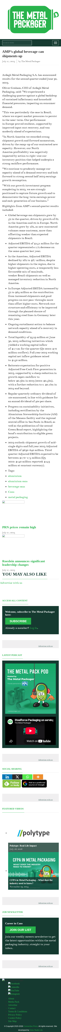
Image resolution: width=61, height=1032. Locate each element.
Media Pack (13, 1002)
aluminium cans (18, 481)
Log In (33, 628)
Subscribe (18, 621)
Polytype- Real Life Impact (23, 845)
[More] (38, 776)
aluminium (15, 476)
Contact (11, 1008)
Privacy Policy (15, 1014)
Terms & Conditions (17, 1011)
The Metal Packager (30, 61)
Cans (11, 491)
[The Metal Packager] (30, 19)
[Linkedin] (7, 776)
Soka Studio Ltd (36, 1030)
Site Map (12, 1021)
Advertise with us (11, 582)
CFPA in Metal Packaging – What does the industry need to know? (31, 882)
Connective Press (31, 1026)
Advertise (12, 1005)
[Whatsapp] (27, 776)
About (11, 998)
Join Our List (20, 929)
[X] (17, 776)
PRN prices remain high (19, 527)
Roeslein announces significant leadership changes (23, 563)
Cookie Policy (14, 1018)
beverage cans (16, 486)
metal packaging (18, 497)
